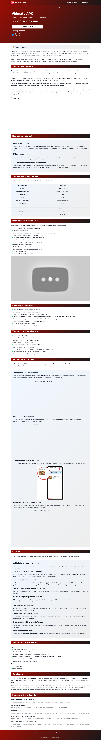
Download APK (27, 27)
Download (75, 2)
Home (69, 2)
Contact (64, 732)
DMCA (49, 732)
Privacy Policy (56, 732)
